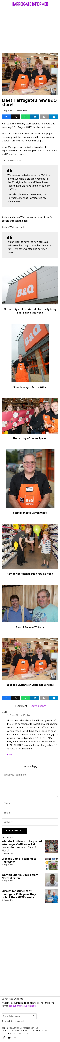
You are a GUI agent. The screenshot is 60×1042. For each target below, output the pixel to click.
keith (5, 712)
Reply (9, 754)
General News (21, 110)
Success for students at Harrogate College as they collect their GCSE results (19, 894)
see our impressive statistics (22, 1005)
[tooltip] (6, 116)
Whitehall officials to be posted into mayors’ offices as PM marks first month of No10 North (22, 846)
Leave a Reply (38, 706)
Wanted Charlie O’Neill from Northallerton (20, 876)
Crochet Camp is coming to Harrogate (19, 860)
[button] (34, 1016)
